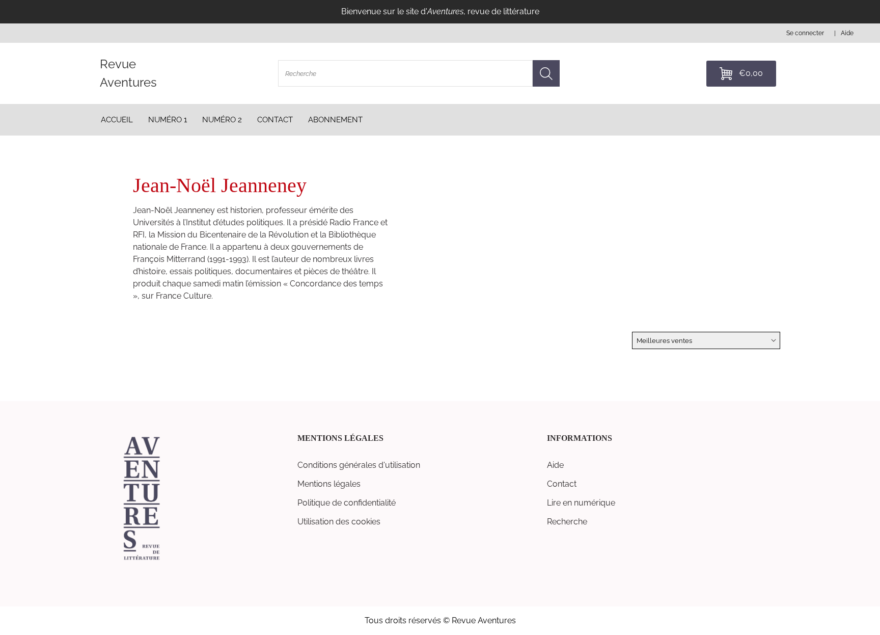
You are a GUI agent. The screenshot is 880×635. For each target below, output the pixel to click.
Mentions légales (329, 484)
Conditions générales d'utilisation (358, 465)
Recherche (567, 521)
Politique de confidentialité (346, 503)
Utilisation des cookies (338, 521)
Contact (561, 484)
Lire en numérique (581, 503)
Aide (555, 465)
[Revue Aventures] (141, 559)
